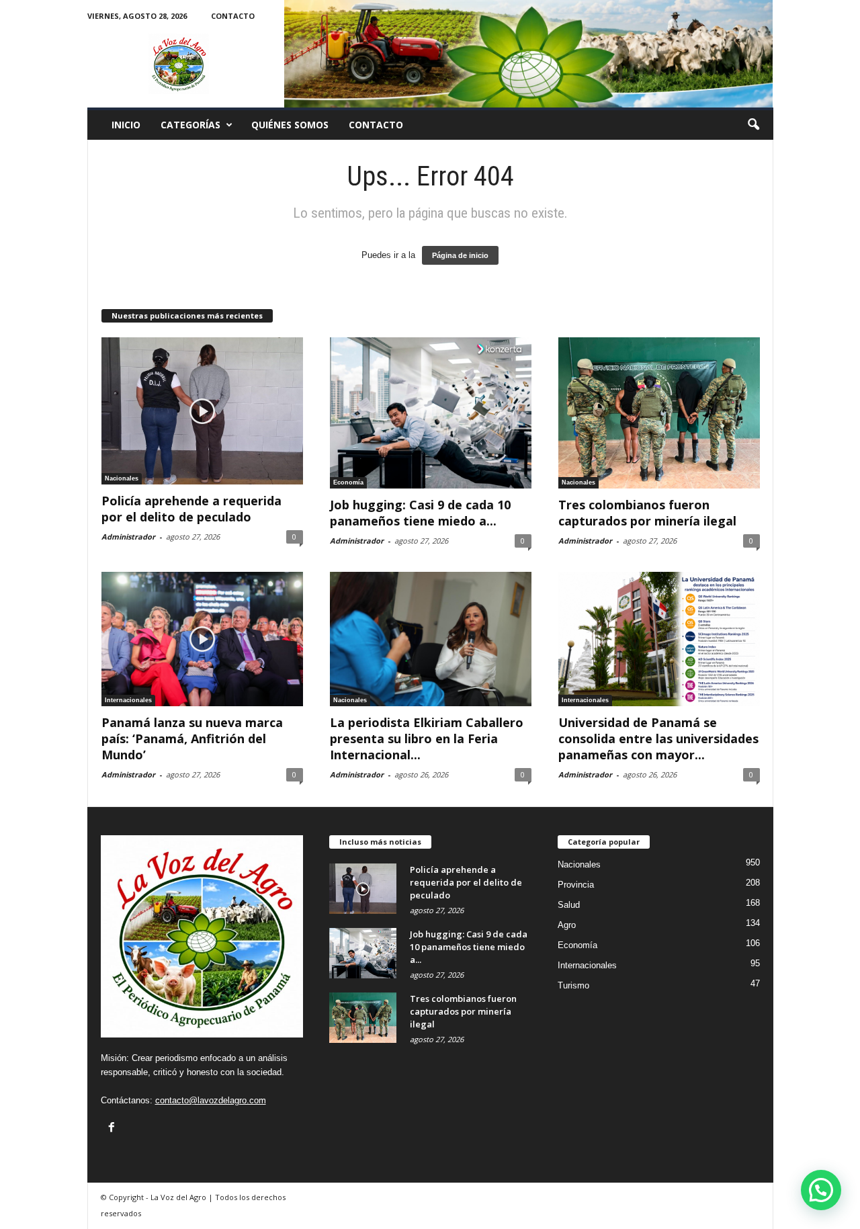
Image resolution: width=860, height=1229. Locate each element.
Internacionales (128, 700)
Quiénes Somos (290, 124)
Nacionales (121, 478)
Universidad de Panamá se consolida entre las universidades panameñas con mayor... (658, 738)
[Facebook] (111, 1126)
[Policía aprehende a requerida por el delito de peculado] (202, 410)
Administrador (128, 537)
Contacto (233, 16)
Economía (348, 482)
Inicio (126, 124)
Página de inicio (460, 255)
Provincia (576, 885)
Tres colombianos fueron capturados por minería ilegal (647, 513)
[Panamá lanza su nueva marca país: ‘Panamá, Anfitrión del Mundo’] (202, 639)
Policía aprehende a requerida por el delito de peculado (191, 509)
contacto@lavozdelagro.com (210, 1100)
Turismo (573, 985)
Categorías (190, 124)
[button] (753, 125)
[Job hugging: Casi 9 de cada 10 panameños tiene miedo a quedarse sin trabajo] (430, 413)
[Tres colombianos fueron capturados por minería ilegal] (659, 413)
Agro (567, 925)
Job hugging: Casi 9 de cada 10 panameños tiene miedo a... (420, 513)
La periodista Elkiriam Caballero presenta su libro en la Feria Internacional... (426, 738)
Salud (569, 905)
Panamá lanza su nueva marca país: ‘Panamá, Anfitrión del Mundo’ (192, 738)
